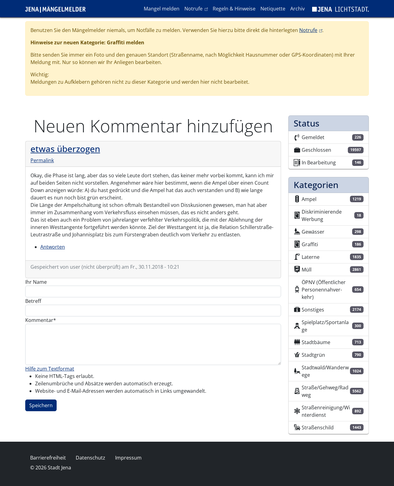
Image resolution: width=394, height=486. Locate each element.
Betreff (33, 301)
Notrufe (197, 8)
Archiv (297, 8)
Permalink (42, 160)
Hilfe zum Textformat (49, 368)
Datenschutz (90, 457)
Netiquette (272, 8)
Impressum (128, 457)
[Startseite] (57, 8)
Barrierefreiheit (48, 457)
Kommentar (39, 320)
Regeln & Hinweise (234, 8)
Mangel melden (161, 8)
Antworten (52, 246)
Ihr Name (36, 282)
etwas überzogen (65, 149)
